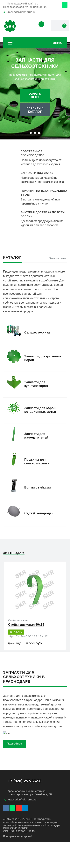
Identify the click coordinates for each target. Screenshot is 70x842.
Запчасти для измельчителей (36, 435)
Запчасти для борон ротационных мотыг (40, 409)
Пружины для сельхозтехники (36, 461)
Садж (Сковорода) (38, 513)
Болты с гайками (37, 487)
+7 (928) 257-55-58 (24, 781)
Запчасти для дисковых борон (42, 358)
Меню (57, 42)
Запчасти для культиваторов (36, 384)
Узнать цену (35, 95)
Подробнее (14, 743)
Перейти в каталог (35, 110)
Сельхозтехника (37, 332)
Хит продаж (13, 553)
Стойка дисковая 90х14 (26, 624)
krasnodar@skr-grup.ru (21, 11)
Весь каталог (58, 258)
